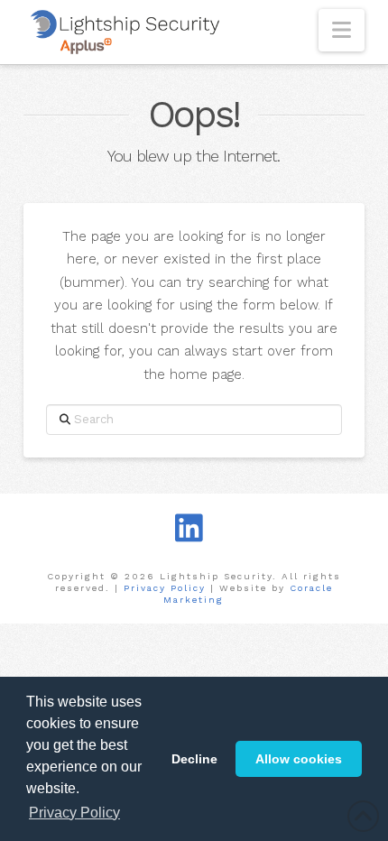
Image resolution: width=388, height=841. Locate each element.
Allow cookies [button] (298, 759)
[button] (342, 30)
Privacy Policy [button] (74, 812)
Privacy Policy (165, 588)
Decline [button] (194, 759)
